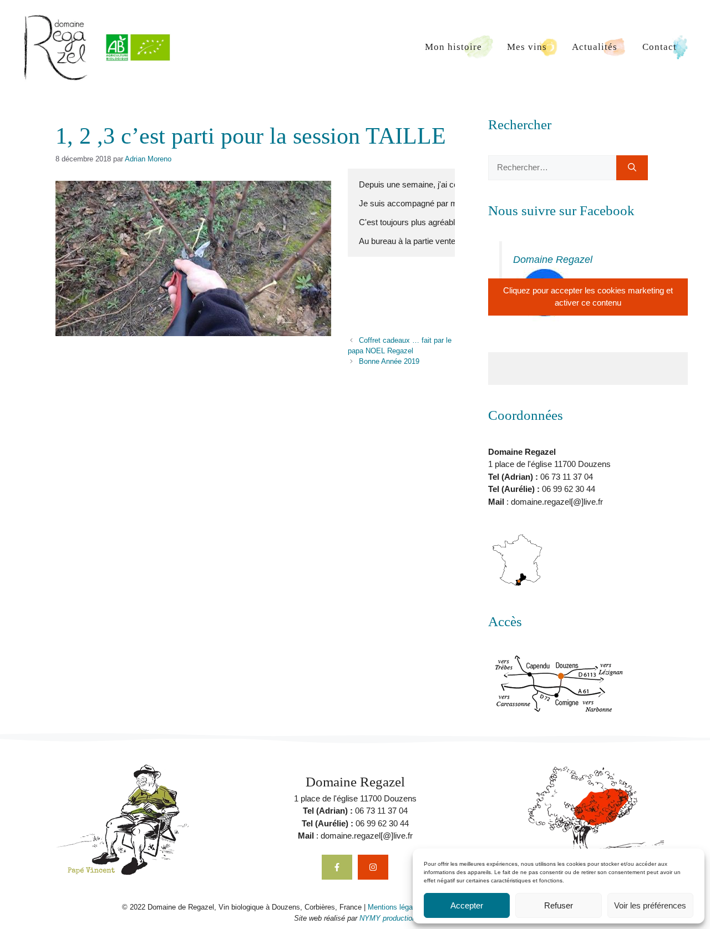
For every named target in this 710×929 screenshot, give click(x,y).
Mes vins (527, 47)
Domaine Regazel (552, 259)
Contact (659, 47)
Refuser (558, 905)
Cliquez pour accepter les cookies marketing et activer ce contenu (588, 297)
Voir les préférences (650, 905)
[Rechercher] (632, 167)
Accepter (466, 905)
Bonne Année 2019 (389, 361)
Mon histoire (453, 47)
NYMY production (387, 918)
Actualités (594, 47)
